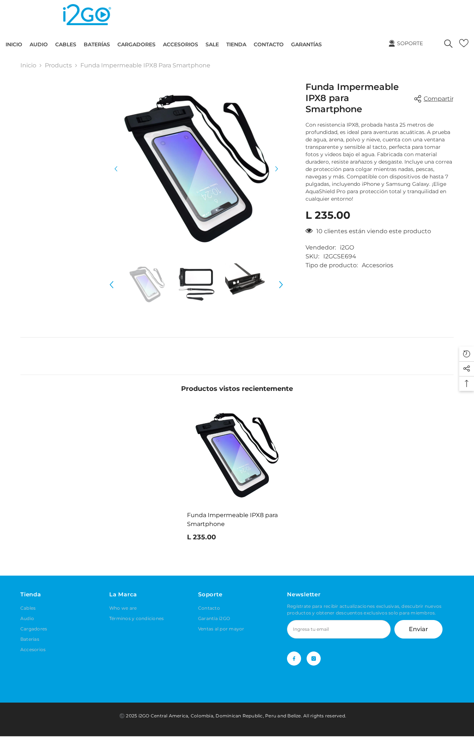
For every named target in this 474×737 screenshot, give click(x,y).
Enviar (418, 629)
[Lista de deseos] (463, 43)
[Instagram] (314, 658)
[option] (196, 168)
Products (58, 65)
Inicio (28, 65)
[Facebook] (294, 658)
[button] (116, 168)
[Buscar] (448, 43)
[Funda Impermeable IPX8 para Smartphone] (237, 455)
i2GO (347, 247)
